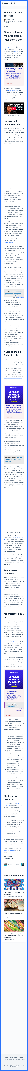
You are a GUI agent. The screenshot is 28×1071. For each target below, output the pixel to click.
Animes (6, 1057)
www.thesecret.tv (8, 242)
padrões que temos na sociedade (13, 378)
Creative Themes (14, 1066)
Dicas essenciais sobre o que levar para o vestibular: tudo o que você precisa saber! (13, 935)
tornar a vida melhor (9, 850)
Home (5, 25)
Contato (18, 1059)
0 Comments (7, 22)
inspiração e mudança (10, 48)
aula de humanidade (12, 90)
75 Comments (20, 896)
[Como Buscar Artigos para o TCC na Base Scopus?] (14, 884)
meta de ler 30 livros (12, 642)
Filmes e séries (13, 1057)
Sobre (23, 1059)
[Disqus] (14, 968)
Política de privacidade (8, 1059)
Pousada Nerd (8, 3)
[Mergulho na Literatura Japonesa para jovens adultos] (14, 905)
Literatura (19, 21)
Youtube (16, 51)
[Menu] (25, 3)
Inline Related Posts (20, 297)
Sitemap (21, 1057)
